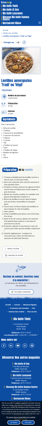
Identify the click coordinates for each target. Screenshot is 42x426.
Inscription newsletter (22, 292)
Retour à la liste (13, 249)
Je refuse (13, 422)
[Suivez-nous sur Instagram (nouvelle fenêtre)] (24, 345)
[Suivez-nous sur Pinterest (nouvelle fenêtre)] (31, 345)
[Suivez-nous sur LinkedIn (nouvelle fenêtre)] (10, 345)
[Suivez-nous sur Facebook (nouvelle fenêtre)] (3, 345)
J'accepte (28, 422)
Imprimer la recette (15, 255)
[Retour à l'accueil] (9, 2)
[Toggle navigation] (40, 23)
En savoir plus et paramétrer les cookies (20, 417)
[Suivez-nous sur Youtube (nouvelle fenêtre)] (17, 345)
